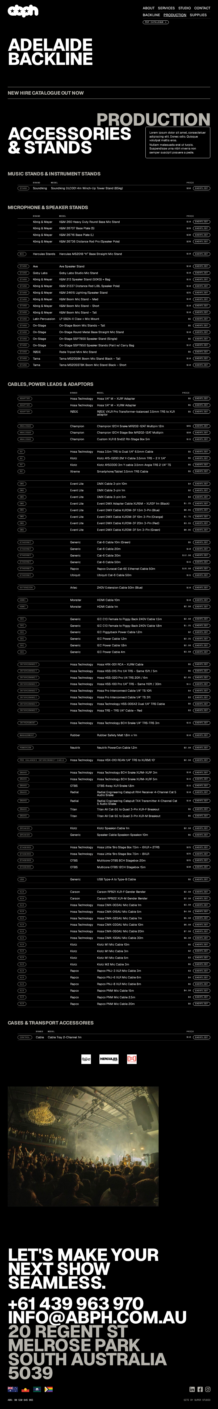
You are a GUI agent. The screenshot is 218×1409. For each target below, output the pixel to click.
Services (166, 8)
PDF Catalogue (154, 22)
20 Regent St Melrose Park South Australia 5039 (87, 1352)
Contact (202, 8)
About (148, 8)
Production (175, 15)
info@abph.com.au (97, 1317)
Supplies (198, 15)
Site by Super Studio (197, 1400)
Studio (184, 8)
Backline (151, 15)
